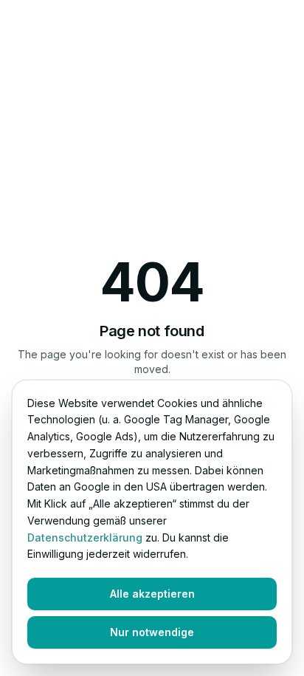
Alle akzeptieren (152, 593)
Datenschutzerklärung (84, 537)
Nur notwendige (152, 632)
